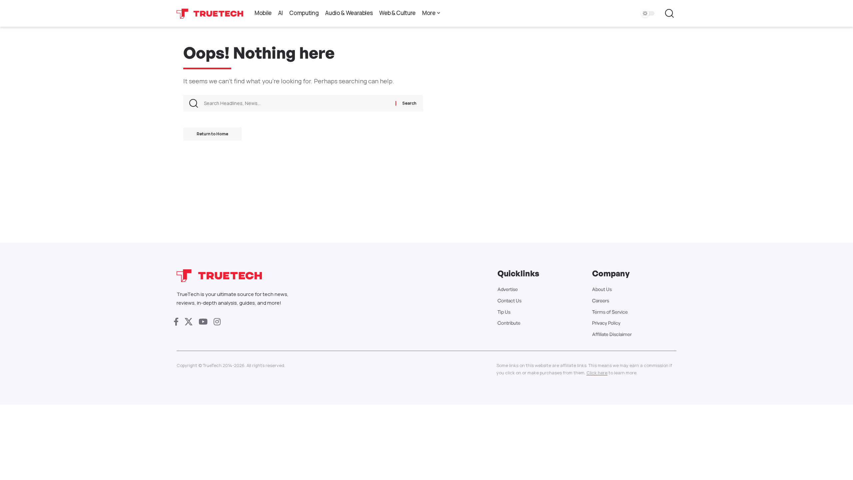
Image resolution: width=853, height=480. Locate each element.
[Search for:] (297, 103)
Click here (596, 373)
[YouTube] (203, 322)
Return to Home (212, 134)
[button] (669, 13)
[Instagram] (217, 322)
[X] (188, 322)
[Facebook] (176, 322)
